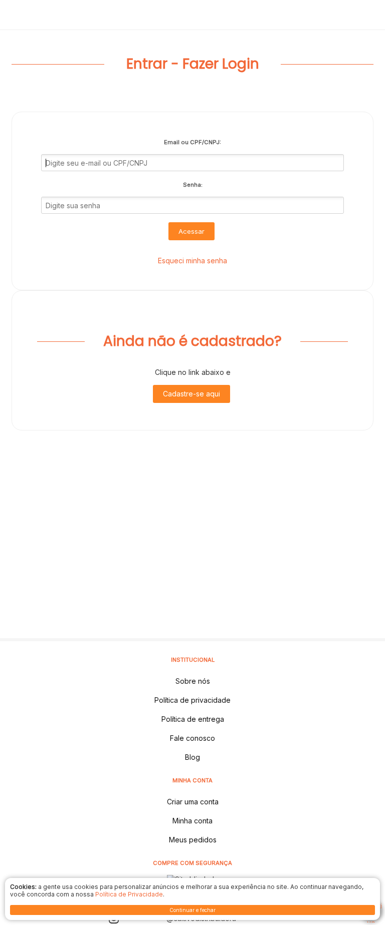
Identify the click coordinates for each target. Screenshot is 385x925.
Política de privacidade (192, 700)
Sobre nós (192, 681)
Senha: (193, 184)
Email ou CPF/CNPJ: (192, 142)
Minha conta (192, 820)
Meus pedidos (193, 839)
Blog (192, 757)
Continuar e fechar (192, 910)
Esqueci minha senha (192, 260)
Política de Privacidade (129, 894)
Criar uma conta (193, 801)
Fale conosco (192, 738)
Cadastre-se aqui (191, 393)
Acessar (191, 231)
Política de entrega (192, 719)
